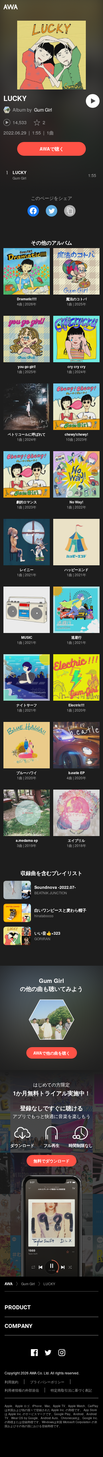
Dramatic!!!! (27, 298)
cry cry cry (77, 366)
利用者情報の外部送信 (22, 1390)
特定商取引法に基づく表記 (71, 1390)
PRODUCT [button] (18, 1307)
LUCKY (49, 1283)
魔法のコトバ (76, 298)
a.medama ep (27, 840)
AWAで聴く (51, 148)
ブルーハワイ (26, 772)
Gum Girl (43, 109)
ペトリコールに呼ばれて (26, 434)
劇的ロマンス (26, 502)
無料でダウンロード (51, 1161)
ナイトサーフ (26, 705)
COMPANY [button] (18, 1325)
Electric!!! (76, 705)
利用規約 (11, 1381)
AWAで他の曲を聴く (51, 1053)
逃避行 (76, 637)
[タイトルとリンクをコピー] (70, 211)
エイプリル (76, 840)
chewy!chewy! (76, 434)
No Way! (76, 502)
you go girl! (27, 366)
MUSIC (26, 637)
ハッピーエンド (76, 569)
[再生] (93, 101)
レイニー (26, 569)
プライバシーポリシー (47, 1381)
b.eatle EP (76, 772)
